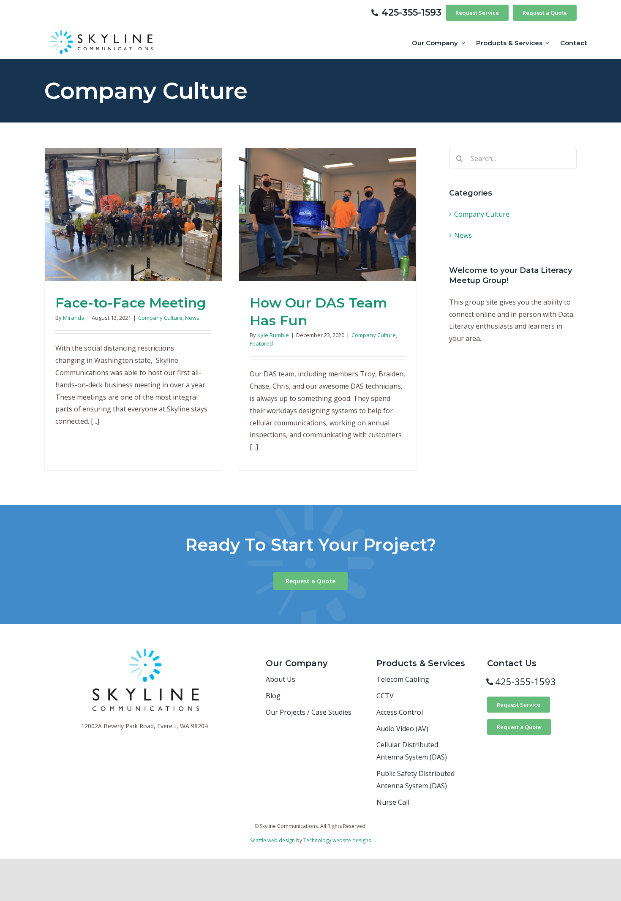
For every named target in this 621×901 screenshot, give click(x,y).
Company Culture (160, 317)
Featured (261, 343)
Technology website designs (337, 840)
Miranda (73, 317)
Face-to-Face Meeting (130, 302)
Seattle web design (272, 840)
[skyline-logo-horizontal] (102, 28)
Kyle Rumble (273, 335)
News (192, 317)
